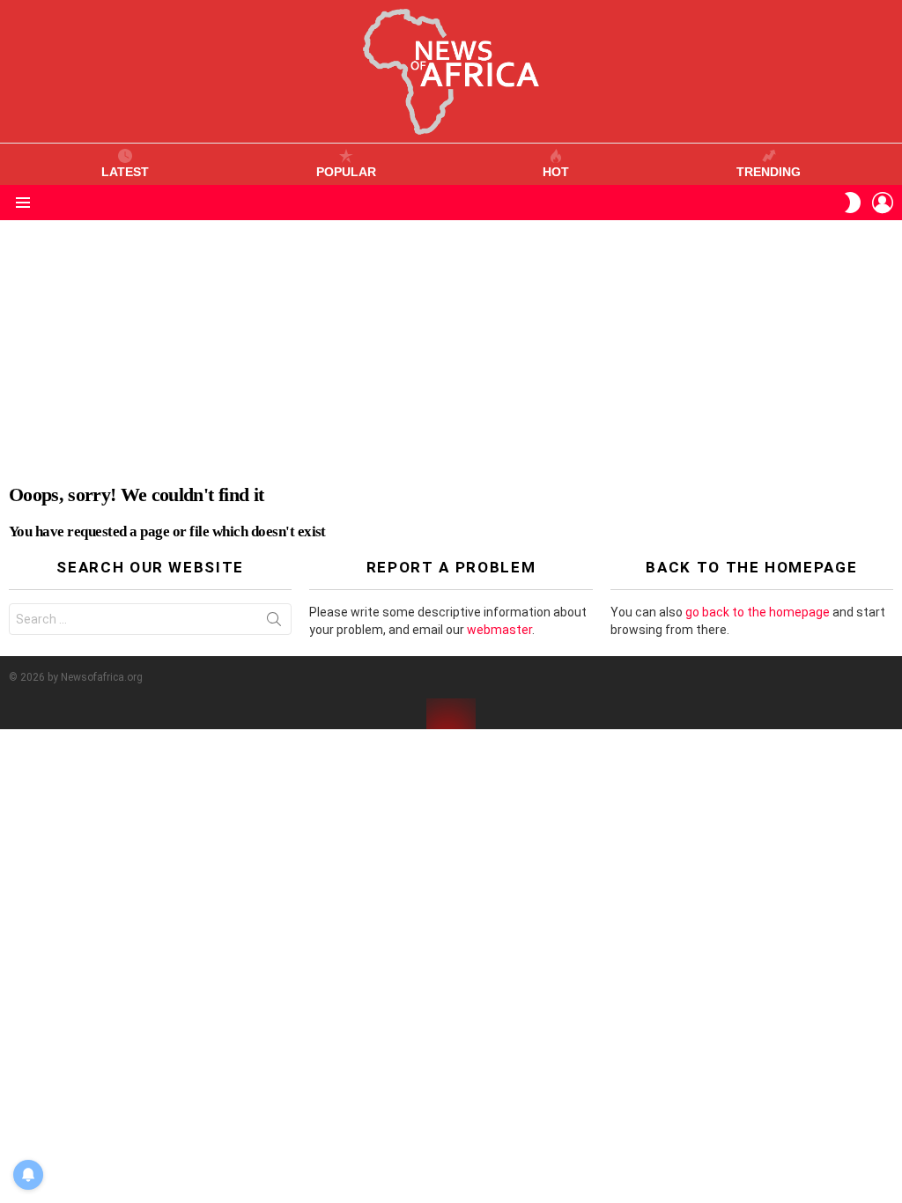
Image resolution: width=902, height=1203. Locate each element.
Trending (768, 172)
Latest (125, 172)
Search (274, 622)
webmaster (499, 630)
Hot (556, 172)
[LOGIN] (882, 202)
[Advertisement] (451, 352)
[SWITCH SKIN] (852, 202)
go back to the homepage (757, 612)
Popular (346, 172)
